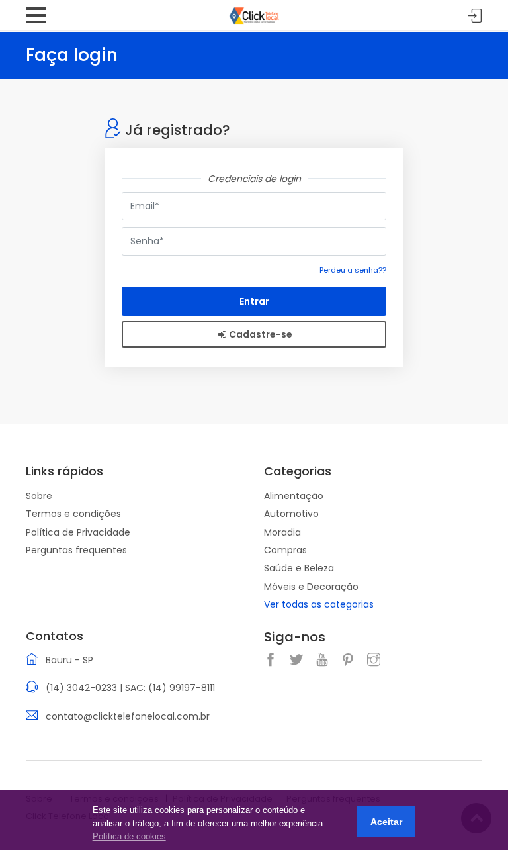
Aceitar (386, 821)
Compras (285, 550)
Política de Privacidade (78, 532)
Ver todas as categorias (319, 604)
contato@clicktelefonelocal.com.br (128, 716)
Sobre (39, 495)
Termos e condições (73, 513)
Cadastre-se (260, 334)
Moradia (282, 532)
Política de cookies (129, 836)
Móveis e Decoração (311, 586)
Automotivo (291, 513)
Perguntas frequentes (76, 550)
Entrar (475, 16)
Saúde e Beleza (299, 568)
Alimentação (293, 495)
